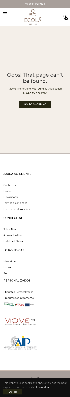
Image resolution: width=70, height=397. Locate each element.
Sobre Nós (9, 229)
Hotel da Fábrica (13, 241)
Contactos (9, 185)
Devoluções (10, 197)
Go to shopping (35, 104)
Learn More (43, 387)
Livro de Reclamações (16, 209)
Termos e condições (15, 203)
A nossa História (12, 235)
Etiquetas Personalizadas (18, 292)
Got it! (12, 392)
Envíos (7, 191)
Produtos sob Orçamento (18, 297)
